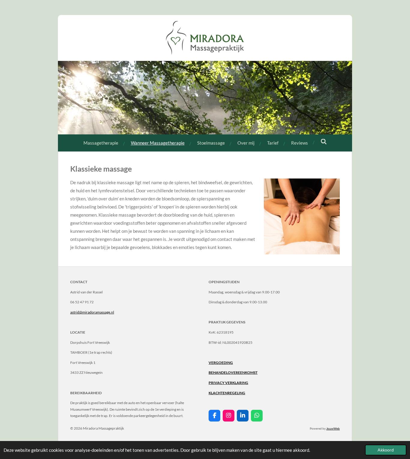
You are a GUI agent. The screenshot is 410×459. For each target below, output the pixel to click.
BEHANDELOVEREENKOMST (233, 372)
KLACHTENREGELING (227, 393)
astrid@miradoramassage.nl (92, 312)
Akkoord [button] (386, 450)
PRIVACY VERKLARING (228, 382)
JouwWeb (333, 428)
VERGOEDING (221, 362)
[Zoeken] (323, 141)
